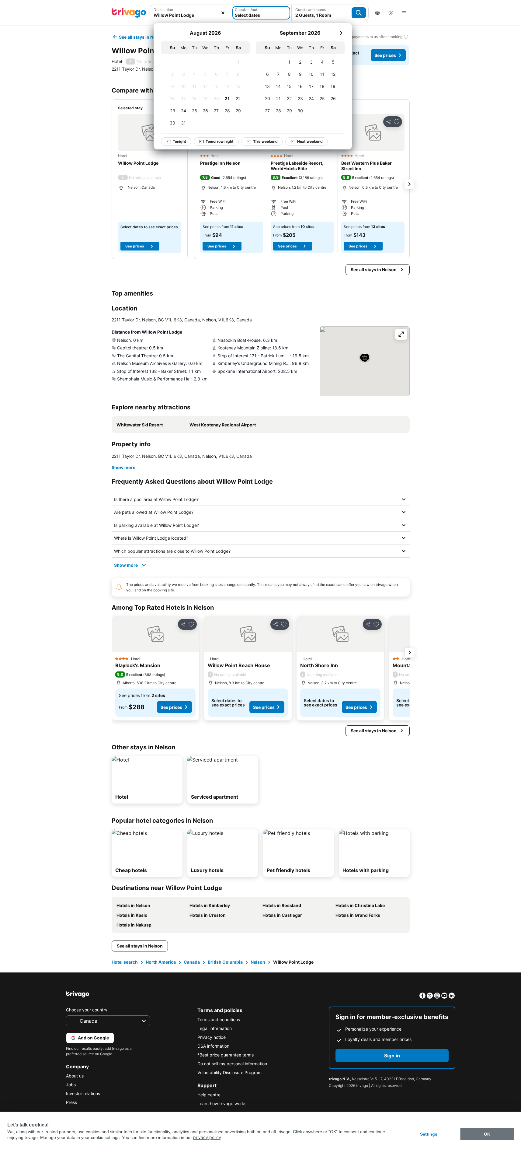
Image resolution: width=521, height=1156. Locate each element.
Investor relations (83, 1093)
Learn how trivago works (221, 1103)
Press (71, 1102)
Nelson (258, 962)
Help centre (209, 1094)
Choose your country (86, 1009)
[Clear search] (222, 12)
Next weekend (310, 141)
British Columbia (225, 962)
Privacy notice (211, 1037)
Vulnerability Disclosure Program (229, 1072)
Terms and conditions (218, 1019)
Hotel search (125, 962)
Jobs (71, 1084)
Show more (123, 467)
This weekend (265, 141)
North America (161, 962)
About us (75, 1075)
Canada (192, 962)
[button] (190, 12)
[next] (341, 33)
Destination (163, 9)
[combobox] (190, 13)
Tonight (179, 141)
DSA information (213, 1046)
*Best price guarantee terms (225, 1054)
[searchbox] (191, 15)
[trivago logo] (129, 13)
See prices (385, 55)
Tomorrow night (220, 141)
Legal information (214, 1028)
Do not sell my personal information (232, 1063)
